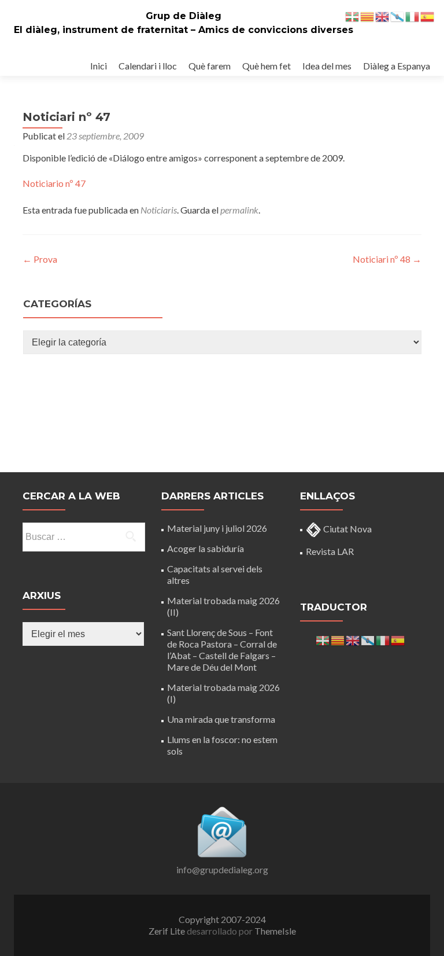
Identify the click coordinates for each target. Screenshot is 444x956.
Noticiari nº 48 (387, 258)
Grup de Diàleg (183, 15)
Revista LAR (330, 551)
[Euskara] (323, 639)
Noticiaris (158, 209)
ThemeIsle (275, 930)
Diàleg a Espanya (396, 65)
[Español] (398, 639)
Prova (40, 258)
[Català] (338, 639)
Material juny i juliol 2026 (217, 528)
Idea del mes (327, 65)
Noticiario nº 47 (54, 183)
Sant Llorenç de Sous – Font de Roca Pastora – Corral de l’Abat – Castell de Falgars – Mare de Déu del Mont (222, 649)
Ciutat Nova (346, 528)
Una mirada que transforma (221, 719)
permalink (239, 209)
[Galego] (368, 639)
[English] (353, 639)
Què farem (209, 65)
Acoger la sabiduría (205, 548)
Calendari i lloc (148, 65)
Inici (98, 65)
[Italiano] (383, 639)
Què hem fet (266, 65)
